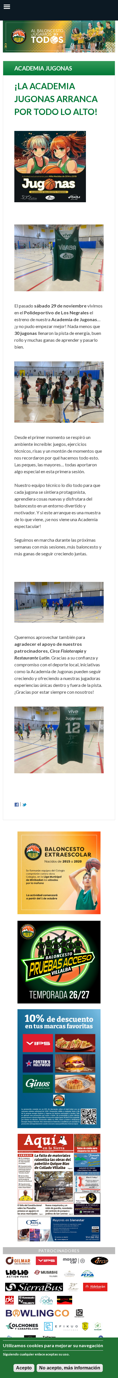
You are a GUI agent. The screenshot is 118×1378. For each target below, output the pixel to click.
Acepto (24, 1367)
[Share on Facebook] (16, 804)
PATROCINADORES (59, 1250)
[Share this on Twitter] (24, 804)
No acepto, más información (69, 1367)
